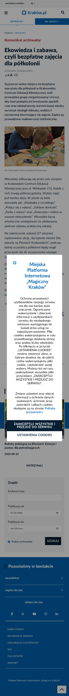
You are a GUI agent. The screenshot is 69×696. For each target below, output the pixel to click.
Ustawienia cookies (34, 435)
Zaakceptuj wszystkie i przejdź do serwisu (34, 426)
